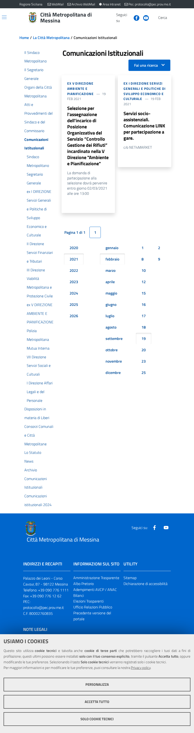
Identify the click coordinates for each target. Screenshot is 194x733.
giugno (111, 304)
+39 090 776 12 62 (46, 596)
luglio (110, 316)
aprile (110, 282)
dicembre (113, 372)
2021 (74, 259)
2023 (74, 282)
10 (143, 270)
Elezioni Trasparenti (88, 601)
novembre (114, 361)
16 (143, 304)
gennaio (112, 248)
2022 (74, 270)
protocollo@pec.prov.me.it (43, 607)
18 (143, 327)
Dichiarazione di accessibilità (145, 583)
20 (143, 350)
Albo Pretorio (83, 583)
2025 (74, 304)
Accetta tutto (97, 701)
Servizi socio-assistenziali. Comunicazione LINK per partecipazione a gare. (144, 126)
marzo (110, 270)
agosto (111, 327)
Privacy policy (140, 667)
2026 (74, 316)
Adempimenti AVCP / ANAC (95, 589)
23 (143, 361)
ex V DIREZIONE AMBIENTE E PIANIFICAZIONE (80, 88)
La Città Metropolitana (51, 37)
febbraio (112, 259)
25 (143, 372)
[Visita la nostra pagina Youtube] (144, 17)
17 (143, 316)
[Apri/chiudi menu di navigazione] (4, 17)
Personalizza (97, 684)
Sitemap (130, 578)
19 (143, 338)
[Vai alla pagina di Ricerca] (172, 18)
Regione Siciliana (30, 4)
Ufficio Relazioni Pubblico (92, 607)
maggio (111, 293)
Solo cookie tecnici (97, 719)
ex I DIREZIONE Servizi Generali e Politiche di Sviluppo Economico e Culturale (144, 91)
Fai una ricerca (146, 65)
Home (24, 37)
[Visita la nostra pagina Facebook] (134, 17)
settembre (114, 338)
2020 (74, 248)
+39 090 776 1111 (53, 590)
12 (143, 282)
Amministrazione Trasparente (96, 578)
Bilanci (78, 595)
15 (143, 293)
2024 (74, 293)
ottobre (112, 350)
